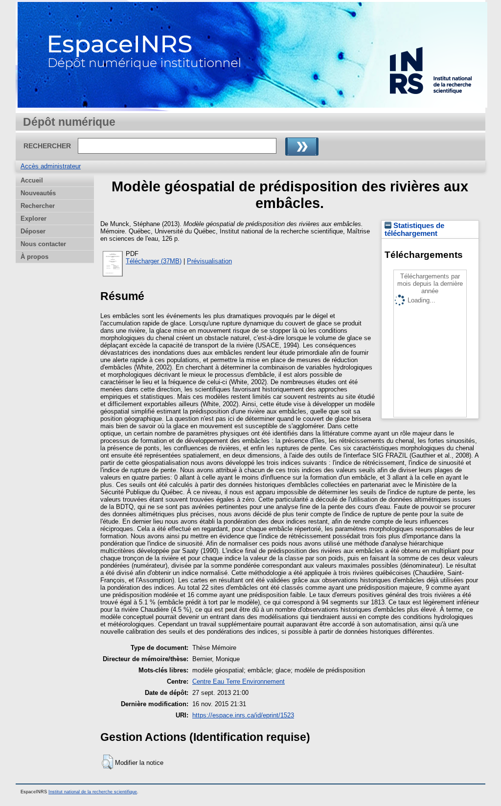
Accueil (32, 180)
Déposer (33, 231)
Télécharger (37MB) (154, 261)
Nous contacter (43, 244)
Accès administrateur (51, 166)
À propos (34, 256)
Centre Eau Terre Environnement (238, 681)
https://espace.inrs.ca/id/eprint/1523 (243, 715)
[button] (107, 762)
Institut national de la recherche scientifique (92, 791)
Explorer (33, 218)
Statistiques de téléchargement (414, 229)
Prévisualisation (209, 261)
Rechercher (38, 205)
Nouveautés (38, 193)
